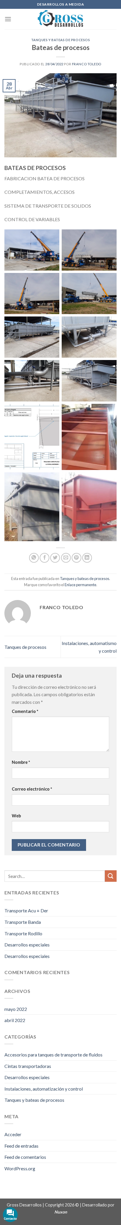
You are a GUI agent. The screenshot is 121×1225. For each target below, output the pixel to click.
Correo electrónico (32, 788)
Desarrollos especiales (27, 944)
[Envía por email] (66, 558)
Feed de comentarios (25, 1157)
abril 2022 (14, 1020)
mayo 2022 (15, 1009)
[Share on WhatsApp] (34, 558)
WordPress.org (19, 1168)
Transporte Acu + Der (26, 910)
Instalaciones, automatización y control (43, 1088)
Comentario (25, 711)
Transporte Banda (22, 922)
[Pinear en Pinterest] (76, 558)
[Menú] (7, 19)
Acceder (12, 1134)
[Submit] (111, 876)
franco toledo (86, 64)
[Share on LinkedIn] (87, 558)
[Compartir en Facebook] (44, 558)
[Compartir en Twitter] (55, 558)
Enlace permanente (80, 584)
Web (16, 815)
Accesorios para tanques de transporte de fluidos (53, 1054)
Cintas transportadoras (27, 1066)
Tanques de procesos (25, 647)
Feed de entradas (21, 1146)
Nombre (21, 762)
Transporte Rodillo (23, 933)
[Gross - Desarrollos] (60, 19)
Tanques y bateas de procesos (60, 40)
